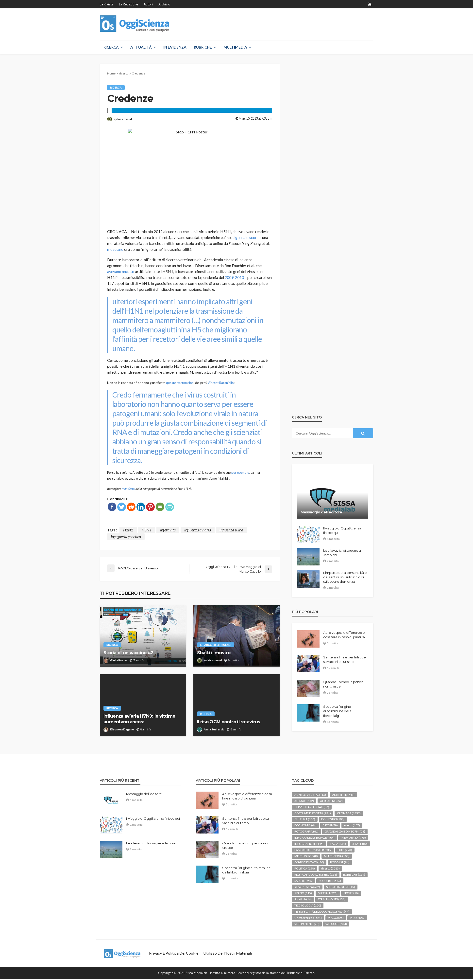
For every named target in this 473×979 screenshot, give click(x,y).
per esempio (240, 472)
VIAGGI (336, 918)
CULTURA (304, 819)
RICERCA (111, 47)
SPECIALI (328, 893)
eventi (352, 825)
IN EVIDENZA (174, 47)
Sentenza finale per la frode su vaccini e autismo (344, 659)
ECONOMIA (305, 825)
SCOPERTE (330, 881)
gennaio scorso (248, 237)
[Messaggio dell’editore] (332, 495)
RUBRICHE (203, 47)
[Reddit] (131, 507)
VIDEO (357, 918)
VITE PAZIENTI (306, 924)
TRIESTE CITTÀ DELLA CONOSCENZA (321, 911)
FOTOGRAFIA (306, 831)
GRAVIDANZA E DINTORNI (345, 831)
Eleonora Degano (122, 729)
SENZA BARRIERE (340, 887)
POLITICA (304, 868)
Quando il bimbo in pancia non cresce (343, 684)
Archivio (164, 4)
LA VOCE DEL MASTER (313, 850)
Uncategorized (308, 918)
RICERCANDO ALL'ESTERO (315, 874)
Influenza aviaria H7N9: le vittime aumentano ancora (139, 719)
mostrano (115, 249)
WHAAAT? (336, 924)
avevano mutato (120, 271)
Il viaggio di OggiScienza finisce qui (342, 530)
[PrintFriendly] (169, 507)
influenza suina (231, 529)
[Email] (160, 507)
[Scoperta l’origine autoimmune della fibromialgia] (308, 713)
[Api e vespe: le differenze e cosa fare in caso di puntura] (308, 639)
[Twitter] (121, 507)
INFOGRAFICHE (308, 844)
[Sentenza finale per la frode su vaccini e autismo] (308, 663)
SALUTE (303, 881)
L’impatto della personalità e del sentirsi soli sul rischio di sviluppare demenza (345, 577)
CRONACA (349, 813)
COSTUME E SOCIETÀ (312, 813)
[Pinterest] (150, 507)
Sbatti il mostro (213, 652)
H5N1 (147, 529)
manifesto (128, 489)
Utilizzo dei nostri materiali (227, 953)
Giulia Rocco (118, 660)
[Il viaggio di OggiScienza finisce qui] (308, 534)
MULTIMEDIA (235, 47)
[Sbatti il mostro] (236, 636)
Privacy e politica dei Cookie (173, 953)
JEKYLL (360, 844)
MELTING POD (306, 856)
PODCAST (339, 862)
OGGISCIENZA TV (309, 862)
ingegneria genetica (126, 536)
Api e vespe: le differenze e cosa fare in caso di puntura (344, 635)
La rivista (106, 4)
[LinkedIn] (140, 507)
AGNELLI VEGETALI (310, 795)
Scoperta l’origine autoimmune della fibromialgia (337, 711)
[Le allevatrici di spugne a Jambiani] (308, 556)
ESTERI (330, 825)
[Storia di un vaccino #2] (143, 636)
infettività (168, 529)
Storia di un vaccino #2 (128, 652)
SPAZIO (303, 893)
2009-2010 (234, 277)
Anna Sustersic (214, 729)
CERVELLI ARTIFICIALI (311, 807)
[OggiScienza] (134, 23)
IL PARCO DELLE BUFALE (215, 644)
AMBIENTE (343, 795)
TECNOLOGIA (307, 905)
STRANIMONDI (331, 899)
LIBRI (345, 850)
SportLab (303, 899)
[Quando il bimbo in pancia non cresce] (308, 688)
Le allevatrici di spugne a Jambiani (342, 552)
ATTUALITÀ (141, 47)
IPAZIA (338, 844)
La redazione (128, 4)
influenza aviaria (197, 529)
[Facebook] (112, 507)
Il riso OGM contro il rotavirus (228, 722)
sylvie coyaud (123, 119)
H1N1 (128, 529)
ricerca (116, 87)
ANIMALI (304, 801)
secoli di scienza (307, 887)
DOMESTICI (332, 819)
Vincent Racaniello (221, 383)
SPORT (351, 893)
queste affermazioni (180, 383)
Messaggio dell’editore (321, 512)
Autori (148, 4)
